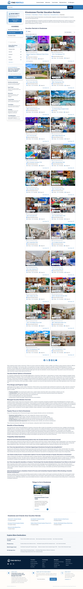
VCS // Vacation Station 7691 (58, 215)
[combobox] (37, 7)
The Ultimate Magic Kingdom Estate (60, 108)
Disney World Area (55, 14)
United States (35, 14)
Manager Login (57, 565)
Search (15, 77)
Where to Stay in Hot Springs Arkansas (28, 550)
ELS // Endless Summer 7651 (58, 242)
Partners (55, 566)
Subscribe (53, 579)
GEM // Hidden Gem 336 (32, 295)
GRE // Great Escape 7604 (58, 189)
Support (67, 565)
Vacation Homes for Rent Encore (61, 519)
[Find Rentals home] (15, 2)
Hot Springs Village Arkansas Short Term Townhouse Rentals (32, 551)
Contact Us (67, 579)
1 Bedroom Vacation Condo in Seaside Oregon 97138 (47, 546)
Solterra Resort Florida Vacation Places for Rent (41, 523)
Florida (40, 14)
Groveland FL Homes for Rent (37, 519)
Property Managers (34, 563)
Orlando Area (46, 14)
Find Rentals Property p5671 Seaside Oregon (29, 546)
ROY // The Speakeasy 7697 (33, 349)
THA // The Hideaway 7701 (58, 54)
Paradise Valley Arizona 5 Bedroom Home (28, 543)
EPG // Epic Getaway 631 (32, 269)
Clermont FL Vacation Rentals (14, 519)
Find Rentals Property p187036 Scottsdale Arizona (46, 543)
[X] (13, 564)
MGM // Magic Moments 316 (58, 135)
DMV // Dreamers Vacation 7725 (34, 162)
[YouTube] (8, 564)
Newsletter (33, 566)
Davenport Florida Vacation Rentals (16, 523)
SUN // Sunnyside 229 (31, 215)
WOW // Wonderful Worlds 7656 (59, 295)
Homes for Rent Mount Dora (14, 527)
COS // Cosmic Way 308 (57, 269)
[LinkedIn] (11, 564)
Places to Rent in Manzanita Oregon (64, 546)
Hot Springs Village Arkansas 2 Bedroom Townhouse (45, 550)
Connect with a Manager (15, 20)
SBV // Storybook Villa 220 (32, 189)
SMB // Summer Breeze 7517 (33, 108)
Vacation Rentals (40, 2)
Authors (43, 566)
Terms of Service (69, 563)
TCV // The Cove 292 (31, 135)
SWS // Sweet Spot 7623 (32, 242)
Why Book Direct (63, 2)
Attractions (47, 2)
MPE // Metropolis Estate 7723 (59, 322)
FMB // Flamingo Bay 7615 (58, 82)
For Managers (71, 2)
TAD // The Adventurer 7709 (59, 349)
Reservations (68, 561)
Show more (11, 62)
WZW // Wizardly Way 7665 (58, 162)
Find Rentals (28, 14)
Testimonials (56, 563)
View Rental (45, 61)
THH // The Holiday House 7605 (34, 322)
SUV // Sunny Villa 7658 (32, 82)
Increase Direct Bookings (59, 561)
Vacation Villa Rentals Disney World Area (63, 523)
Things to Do (33, 565)
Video (43, 563)
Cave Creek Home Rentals (61, 543)
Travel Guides (55, 2)
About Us (44, 561)
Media (43, 565)
